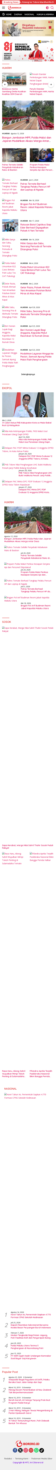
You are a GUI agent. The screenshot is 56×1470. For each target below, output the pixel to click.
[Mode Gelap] (47, 7)
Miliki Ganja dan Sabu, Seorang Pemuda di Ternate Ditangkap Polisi (35, 246)
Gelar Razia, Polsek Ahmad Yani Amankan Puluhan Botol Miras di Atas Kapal (35, 290)
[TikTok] (41, 1450)
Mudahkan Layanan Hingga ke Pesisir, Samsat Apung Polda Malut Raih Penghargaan (37, 356)
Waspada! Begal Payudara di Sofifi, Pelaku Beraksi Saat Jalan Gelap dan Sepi (29, 1381)
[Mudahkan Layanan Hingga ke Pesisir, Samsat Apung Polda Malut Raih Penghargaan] (10, 358)
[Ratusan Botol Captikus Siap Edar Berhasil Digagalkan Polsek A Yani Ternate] (10, 226)
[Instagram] (25, 1450)
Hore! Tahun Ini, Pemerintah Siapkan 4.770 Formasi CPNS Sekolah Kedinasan (31, 1316)
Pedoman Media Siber (41, 1458)
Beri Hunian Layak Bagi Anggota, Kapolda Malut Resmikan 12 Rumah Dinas (34, 332)
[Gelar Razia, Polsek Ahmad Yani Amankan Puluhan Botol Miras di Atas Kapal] (10, 291)
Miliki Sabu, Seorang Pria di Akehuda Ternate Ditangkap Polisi (35, 314)
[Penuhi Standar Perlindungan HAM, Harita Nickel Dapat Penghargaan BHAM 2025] (42, 79)
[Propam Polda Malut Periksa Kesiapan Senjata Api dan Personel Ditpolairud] (42, 155)
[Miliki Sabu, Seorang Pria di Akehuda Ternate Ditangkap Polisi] (10, 313)
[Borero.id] (14, 7)
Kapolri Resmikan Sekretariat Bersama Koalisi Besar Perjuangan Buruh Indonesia (31, 1326)
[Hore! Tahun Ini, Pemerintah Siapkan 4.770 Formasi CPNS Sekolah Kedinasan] (28, 1201)
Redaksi (8, 1458)
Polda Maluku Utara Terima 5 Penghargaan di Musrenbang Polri (27, 1347)
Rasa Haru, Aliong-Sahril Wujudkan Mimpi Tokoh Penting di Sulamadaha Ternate (13, 1074)
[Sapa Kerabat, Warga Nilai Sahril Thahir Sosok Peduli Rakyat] (28, 734)
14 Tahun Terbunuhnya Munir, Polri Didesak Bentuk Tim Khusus (29, 1422)
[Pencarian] (52, 7)
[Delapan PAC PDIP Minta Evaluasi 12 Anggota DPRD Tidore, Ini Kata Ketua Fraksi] (28, 449)
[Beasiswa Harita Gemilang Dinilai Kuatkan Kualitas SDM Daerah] (14, 79)
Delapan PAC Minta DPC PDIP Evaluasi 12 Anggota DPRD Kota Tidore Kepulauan (34, 491)
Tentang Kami (21, 1458)
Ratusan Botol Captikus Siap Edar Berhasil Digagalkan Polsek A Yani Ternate (35, 227)
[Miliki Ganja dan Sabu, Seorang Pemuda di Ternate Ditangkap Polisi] (10, 247)
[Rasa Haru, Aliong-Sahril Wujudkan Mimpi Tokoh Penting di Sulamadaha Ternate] (14, 960)
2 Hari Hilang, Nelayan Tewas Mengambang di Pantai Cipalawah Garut (30, 1411)
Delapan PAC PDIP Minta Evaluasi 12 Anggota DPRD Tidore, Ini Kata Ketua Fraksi (35, 457)
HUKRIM (6, 133)
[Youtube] (31, 1450)
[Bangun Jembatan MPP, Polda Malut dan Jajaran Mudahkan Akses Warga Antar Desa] (28, 115)
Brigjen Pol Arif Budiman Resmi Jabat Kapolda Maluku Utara (36, 207)
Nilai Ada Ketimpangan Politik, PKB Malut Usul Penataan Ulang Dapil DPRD (35, 440)
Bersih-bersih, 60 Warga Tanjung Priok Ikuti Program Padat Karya (29, 1401)
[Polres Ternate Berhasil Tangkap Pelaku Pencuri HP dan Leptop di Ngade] (10, 186)
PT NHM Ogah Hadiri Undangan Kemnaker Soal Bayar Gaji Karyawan (31, 1357)
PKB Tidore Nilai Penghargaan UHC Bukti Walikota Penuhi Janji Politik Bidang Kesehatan (35, 474)
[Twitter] (20, 1450)
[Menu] (4, 7)
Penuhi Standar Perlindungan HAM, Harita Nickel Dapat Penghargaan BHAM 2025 (42, 92)
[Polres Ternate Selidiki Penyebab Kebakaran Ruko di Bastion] (14, 155)
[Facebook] (15, 1450)
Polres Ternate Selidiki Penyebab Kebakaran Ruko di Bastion (12, 167)
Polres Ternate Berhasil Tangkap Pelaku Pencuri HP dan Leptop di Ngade (35, 186)
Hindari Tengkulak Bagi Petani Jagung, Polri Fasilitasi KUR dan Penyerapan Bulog (31, 1336)
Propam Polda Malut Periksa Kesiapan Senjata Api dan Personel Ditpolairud (42, 167)
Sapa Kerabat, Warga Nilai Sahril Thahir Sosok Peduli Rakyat (27, 846)
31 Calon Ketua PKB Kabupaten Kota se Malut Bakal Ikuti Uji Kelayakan (26, 424)
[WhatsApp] (36, 1450)
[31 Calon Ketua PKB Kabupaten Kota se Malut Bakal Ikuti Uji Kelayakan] (28, 404)
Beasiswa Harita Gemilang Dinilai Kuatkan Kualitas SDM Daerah (14, 91)
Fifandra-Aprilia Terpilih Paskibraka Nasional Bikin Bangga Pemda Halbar (41, 1074)
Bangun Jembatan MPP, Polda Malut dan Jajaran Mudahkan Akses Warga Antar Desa (26, 141)
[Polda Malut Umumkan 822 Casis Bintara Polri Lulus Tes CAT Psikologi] (10, 270)
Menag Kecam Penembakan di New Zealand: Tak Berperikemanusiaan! (30, 1391)
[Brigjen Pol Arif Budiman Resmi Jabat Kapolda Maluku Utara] (10, 207)
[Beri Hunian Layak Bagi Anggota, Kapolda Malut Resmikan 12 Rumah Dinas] (10, 334)
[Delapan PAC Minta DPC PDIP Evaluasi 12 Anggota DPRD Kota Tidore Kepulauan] (28, 483)
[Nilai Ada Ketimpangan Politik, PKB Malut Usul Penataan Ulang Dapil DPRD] (28, 433)
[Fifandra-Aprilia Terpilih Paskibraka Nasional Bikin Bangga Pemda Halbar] (42, 960)
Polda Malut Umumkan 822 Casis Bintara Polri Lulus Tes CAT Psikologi (35, 270)
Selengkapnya (28, 374)
